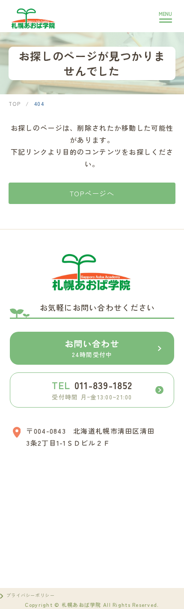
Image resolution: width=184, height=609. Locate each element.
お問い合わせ (92, 348)
